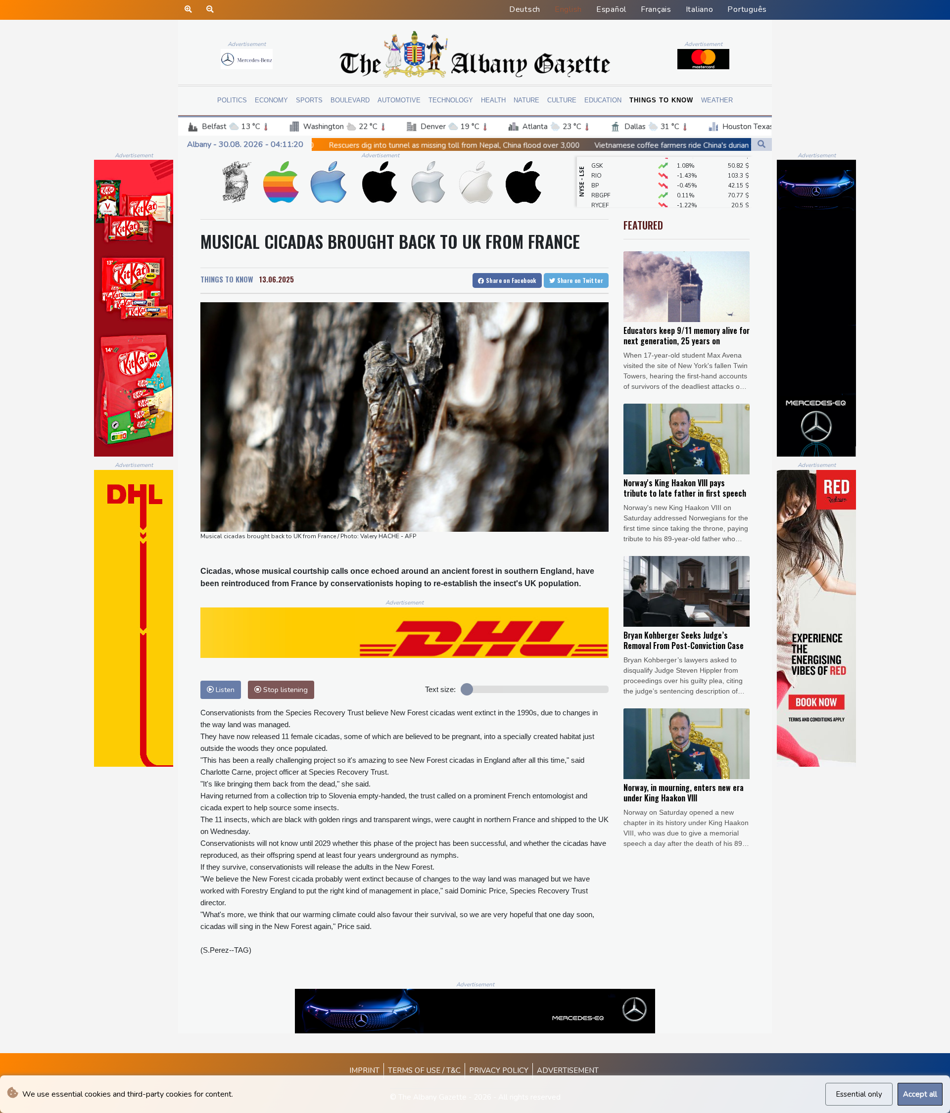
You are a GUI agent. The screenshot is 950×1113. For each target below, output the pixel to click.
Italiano (699, 9)
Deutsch (524, 9)
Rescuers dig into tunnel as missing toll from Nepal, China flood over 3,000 (331, 145)
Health (493, 100)
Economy (271, 100)
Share (510, 280)
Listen (224, 690)
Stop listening (284, 690)
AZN (597, 196)
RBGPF (601, 176)
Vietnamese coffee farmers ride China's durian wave (559, 145)
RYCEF (600, 186)
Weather (717, 100)
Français (656, 9)
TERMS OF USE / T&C (424, 1070)
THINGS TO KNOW (226, 279)
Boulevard (350, 100)
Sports (309, 100)
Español (611, 9)
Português (747, 9)
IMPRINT (364, 1070)
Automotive (399, 100)
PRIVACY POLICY (498, 1070)
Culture (561, 100)
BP (595, 166)
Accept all (920, 1094)
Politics (232, 100)
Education (602, 100)
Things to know (661, 100)
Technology (450, 100)
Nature (526, 100)
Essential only (859, 1094)
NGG (598, 206)
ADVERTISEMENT (568, 1070)
